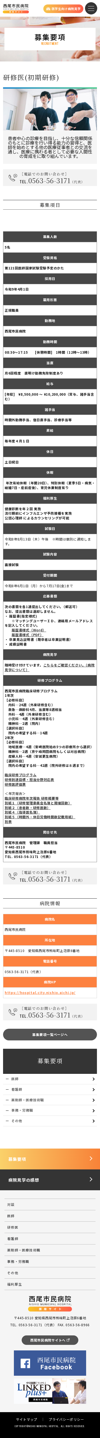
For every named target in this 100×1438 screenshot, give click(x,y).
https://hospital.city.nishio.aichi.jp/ (40, 992)
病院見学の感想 (23, 1180)
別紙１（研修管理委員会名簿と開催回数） (38, 802)
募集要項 (17, 1159)
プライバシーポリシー (66, 1419)
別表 (8, 821)
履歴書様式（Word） (29, 630)
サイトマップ (26, 1419)
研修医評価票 (15, 784)
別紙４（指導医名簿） (22, 812)
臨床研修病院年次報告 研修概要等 (32, 798)
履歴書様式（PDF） (27, 634)
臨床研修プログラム (20, 774)
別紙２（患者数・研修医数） (28, 807)
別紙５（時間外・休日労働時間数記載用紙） (40, 816)
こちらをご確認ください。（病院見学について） (50, 667)
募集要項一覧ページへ (50, 1034)
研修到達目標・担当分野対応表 (29, 779)
